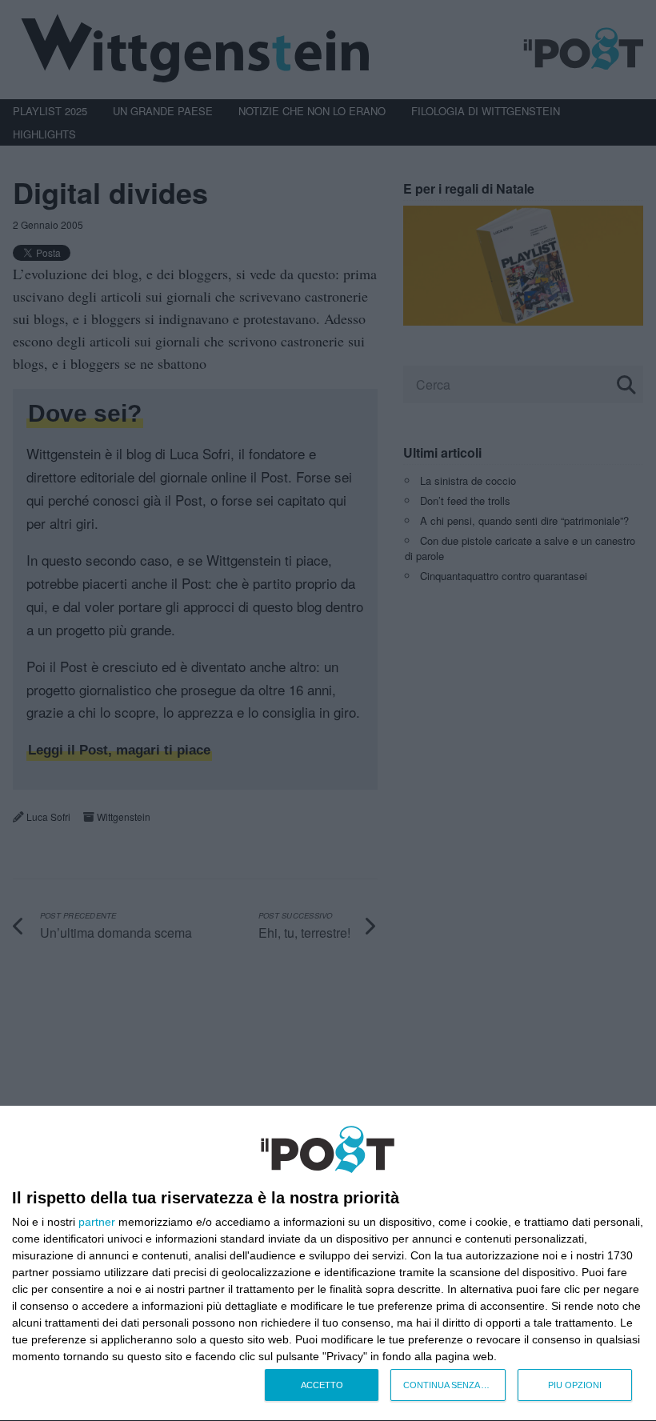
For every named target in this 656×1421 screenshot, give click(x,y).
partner (96, 1221)
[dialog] (328, 1264)
